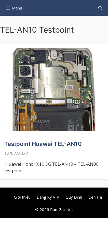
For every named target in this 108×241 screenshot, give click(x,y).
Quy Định (74, 197)
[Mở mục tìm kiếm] (100, 8)
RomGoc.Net (61, 209)
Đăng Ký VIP (48, 197)
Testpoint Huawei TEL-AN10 (43, 143)
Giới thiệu (22, 197)
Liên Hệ (95, 197)
